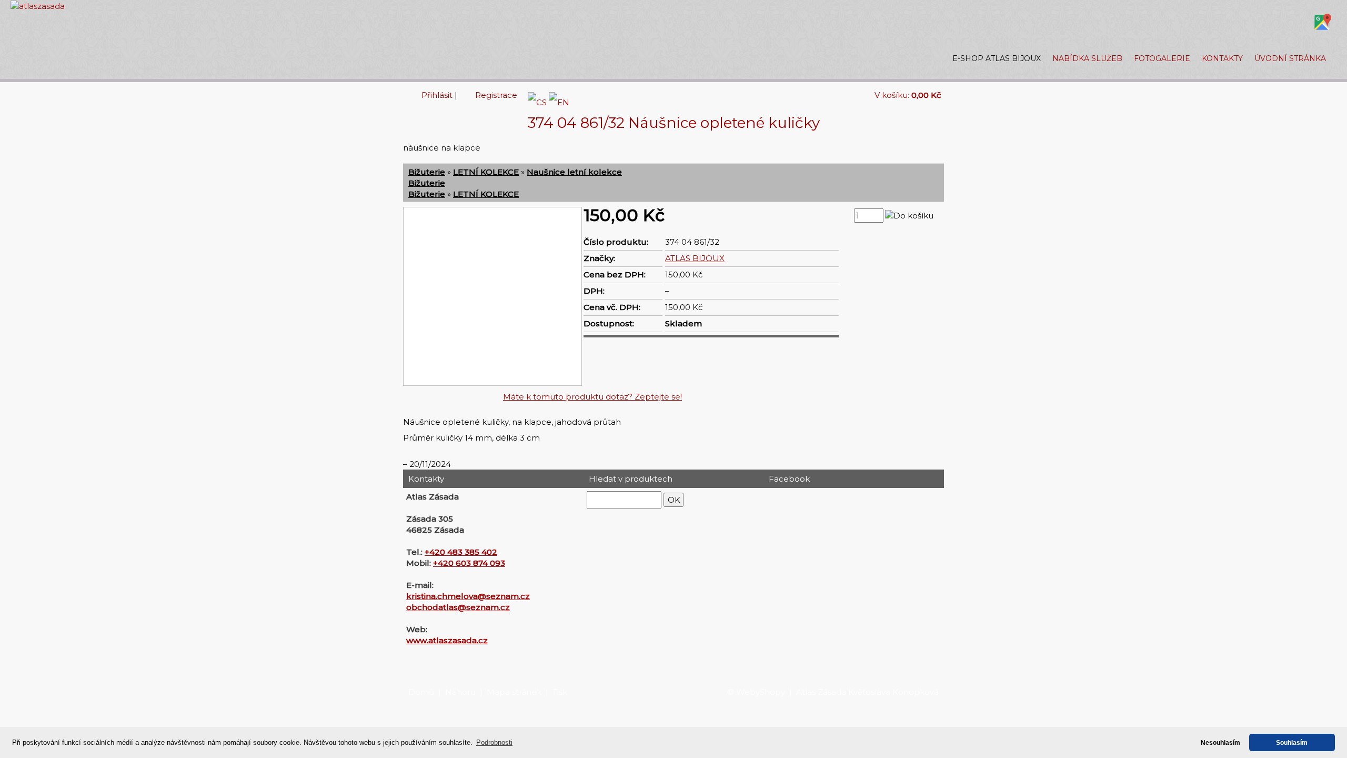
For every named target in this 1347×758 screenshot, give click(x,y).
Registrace (496, 95)
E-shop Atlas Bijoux (996, 58)
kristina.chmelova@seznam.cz (468, 596)
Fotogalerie (1162, 58)
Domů (421, 692)
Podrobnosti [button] (494, 742)
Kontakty (1222, 58)
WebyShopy (760, 692)
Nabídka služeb (1087, 58)
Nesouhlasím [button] (1220, 742)
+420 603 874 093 (469, 563)
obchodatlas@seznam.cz (458, 607)
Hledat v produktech (630, 479)
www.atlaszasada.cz (447, 640)
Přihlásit (437, 95)
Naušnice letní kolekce (574, 172)
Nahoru (460, 692)
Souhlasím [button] (1292, 742)
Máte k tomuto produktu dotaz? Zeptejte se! (592, 397)
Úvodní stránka (1290, 58)
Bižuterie (426, 172)
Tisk (559, 692)
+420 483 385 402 (461, 552)
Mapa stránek (514, 692)
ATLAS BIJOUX (695, 258)
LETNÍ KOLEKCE (486, 172)
